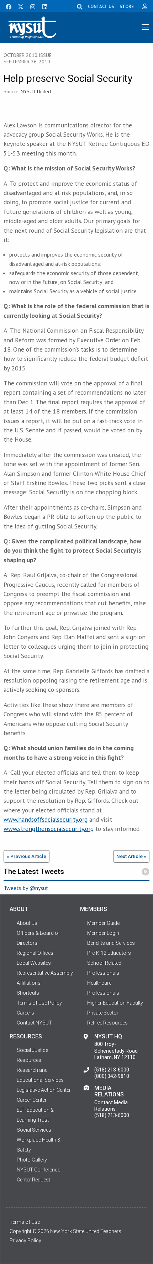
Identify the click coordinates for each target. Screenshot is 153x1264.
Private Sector (102, 1013)
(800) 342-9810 (111, 1076)
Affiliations (29, 983)
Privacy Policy (25, 1240)
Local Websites (34, 963)
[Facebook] (6, 6)
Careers (25, 1013)
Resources (29, 1060)
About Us (27, 923)
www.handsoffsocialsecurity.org (46, 819)
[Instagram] (31, 6)
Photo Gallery (32, 1160)
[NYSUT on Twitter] (18, 6)
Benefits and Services (111, 943)
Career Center (32, 1100)
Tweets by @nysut (26, 887)
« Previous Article (26, 856)
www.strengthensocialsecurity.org (49, 829)
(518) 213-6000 (111, 1070)
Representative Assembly (45, 973)
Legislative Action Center (44, 1090)
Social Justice (32, 1050)
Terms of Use (25, 1222)
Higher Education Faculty (115, 1003)
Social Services (34, 1130)
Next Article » (131, 856)
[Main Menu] (145, 27)
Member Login (103, 933)
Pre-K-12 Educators (109, 953)
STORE (127, 6)
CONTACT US (101, 6)
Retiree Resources (107, 1023)
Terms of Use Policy (39, 1003)
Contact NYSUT (34, 1023)
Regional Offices (35, 953)
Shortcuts (28, 993)
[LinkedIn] (43, 6)
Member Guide (103, 923)
